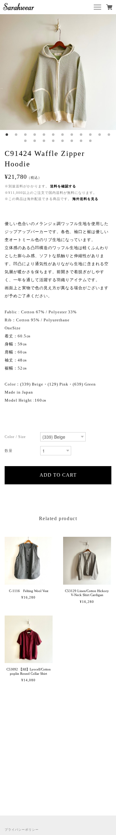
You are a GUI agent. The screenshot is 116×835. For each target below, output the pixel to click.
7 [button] (63, 135)
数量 (20, 451)
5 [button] (44, 135)
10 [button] (91, 135)
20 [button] (91, 141)
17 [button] (63, 141)
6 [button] (53, 135)
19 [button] (81, 141)
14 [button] (35, 141)
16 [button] (53, 141)
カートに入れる (58, 475)
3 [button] (26, 135)
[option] (58, 72)
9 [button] (81, 135)
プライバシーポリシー (22, 829)
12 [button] (109, 135)
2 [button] (16, 135)
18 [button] (72, 141)
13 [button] (26, 141)
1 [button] (7, 135)
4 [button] (35, 135)
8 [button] (72, 135)
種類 (20, 437)
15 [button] (44, 141)
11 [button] (100, 135)
